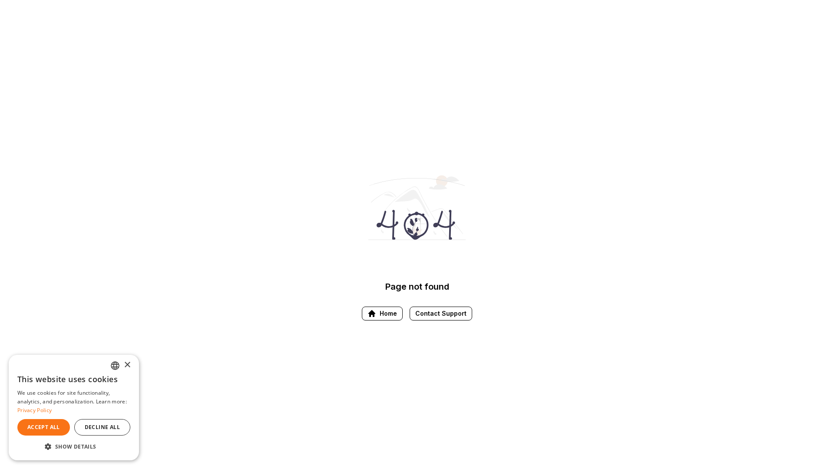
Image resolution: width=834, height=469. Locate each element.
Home (388, 313)
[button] (73, 446)
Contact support (441, 313)
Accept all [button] (43, 427)
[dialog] (74, 407)
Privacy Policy (34, 410)
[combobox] (115, 365)
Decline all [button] (102, 427)
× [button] (127, 365)
